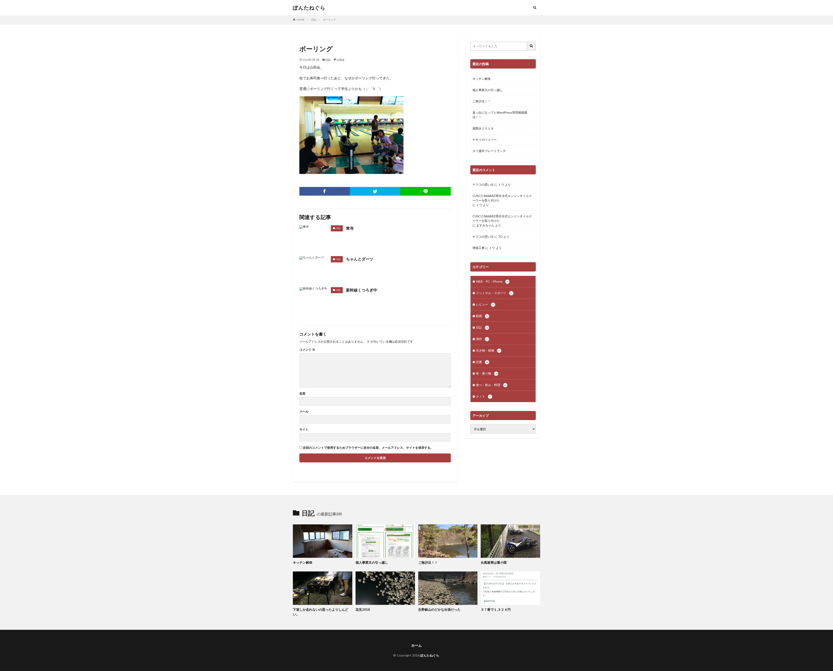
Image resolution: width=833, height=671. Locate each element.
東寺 (350, 228)
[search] (531, 46)
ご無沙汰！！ (481, 101)
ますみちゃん (485, 225)
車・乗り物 (487, 373)
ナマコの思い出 (483, 184)
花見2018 (363, 609)
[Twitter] (375, 191)
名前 (302, 393)
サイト (303, 429)
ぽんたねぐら (309, 7)
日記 (313, 19)
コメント (307, 349)
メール (303, 411)
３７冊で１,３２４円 (496, 609)
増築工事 (478, 248)
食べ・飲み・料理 (491, 385)
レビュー (485, 304)
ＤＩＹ (483, 396)
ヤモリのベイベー (484, 139)
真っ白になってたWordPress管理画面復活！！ (499, 115)
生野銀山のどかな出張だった (439, 609)
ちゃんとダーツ (359, 259)
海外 (482, 339)
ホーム (416, 645)
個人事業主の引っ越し (487, 90)
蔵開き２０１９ (483, 128)
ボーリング (329, 19)
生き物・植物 (488, 350)
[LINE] (425, 191)
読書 (482, 362)
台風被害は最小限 (494, 562)
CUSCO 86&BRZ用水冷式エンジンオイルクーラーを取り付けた (502, 198)
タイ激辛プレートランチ (489, 151)
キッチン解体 (481, 78)
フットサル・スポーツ (494, 293)
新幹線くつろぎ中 (361, 290)
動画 (482, 316)
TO (500, 236)
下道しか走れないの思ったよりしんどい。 (320, 611)
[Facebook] (324, 191)
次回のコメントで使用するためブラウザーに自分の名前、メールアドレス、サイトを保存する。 (368, 447)
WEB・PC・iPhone (492, 281)
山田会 (340, 59)
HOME (301, 19)
